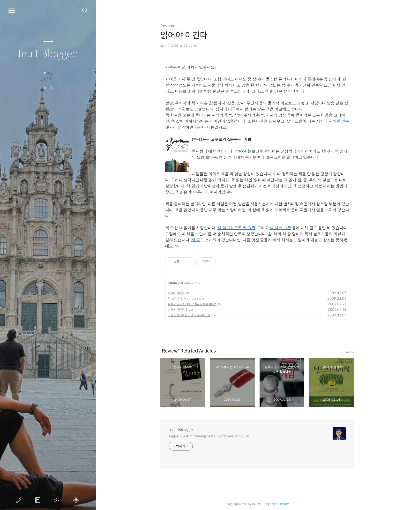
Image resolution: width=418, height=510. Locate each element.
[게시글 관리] (190, 261)
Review (167, 26)
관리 (77, 500)
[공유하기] (183, 261)
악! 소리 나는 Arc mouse (183, 298)
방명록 (39, 500)
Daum (256, 504)
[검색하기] (85, 10)
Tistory (284, 504)
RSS (58, 500)
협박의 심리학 (176, 293)
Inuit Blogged (48, 54)
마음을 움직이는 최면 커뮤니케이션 (189, 315)
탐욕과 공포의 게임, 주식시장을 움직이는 (192, 304)
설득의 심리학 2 (177, 309)
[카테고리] (11, 10)
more (350, 352)
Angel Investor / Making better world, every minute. (209, 436)
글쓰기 (19, 500)
